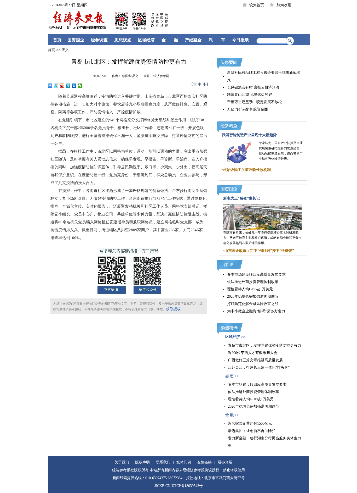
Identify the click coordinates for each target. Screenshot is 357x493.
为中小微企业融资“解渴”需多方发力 (256, 311)
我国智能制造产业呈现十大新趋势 (249, 135)
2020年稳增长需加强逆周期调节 (252, 296)
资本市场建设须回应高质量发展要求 (256, 274)
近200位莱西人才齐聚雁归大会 (252, 353)
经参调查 (99, 40)
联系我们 (163, 462)
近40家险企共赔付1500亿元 (250, 423)
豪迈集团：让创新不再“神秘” (251, 431)
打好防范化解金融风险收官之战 (252, 304)
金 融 (170, 40)
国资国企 (75, 40)
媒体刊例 (183, 462)
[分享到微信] (80, 86)
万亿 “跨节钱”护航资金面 (247, 109)
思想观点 (122, 40)
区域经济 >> (235, 337)
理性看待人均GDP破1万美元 (250, 289)
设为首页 (256, 5)
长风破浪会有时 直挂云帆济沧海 (253, 87)
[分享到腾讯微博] (68, 86)
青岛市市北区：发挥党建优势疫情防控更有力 (264, 345)
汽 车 (217, 40)
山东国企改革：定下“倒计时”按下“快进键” (259, 251)
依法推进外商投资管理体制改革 (252, 282)
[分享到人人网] (74, 86)
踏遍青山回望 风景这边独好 (249, 95)
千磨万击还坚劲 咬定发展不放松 (254, 102)
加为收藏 (284, 5)
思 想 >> (232, 376)
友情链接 (204, 462)
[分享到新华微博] (56, 86)
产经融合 (193, 40)
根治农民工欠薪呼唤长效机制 (247, 170)
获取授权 (173, 309)
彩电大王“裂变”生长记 (241, 198)
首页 (57, 40)
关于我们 (121, 462)
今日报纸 (240, 40)
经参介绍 (225, 462)
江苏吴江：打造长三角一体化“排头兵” (259, 367)
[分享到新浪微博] (62, 86)
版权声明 (142, 462)
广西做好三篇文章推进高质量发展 (255, 360)
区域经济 (146, 40)
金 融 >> (232, 415)
